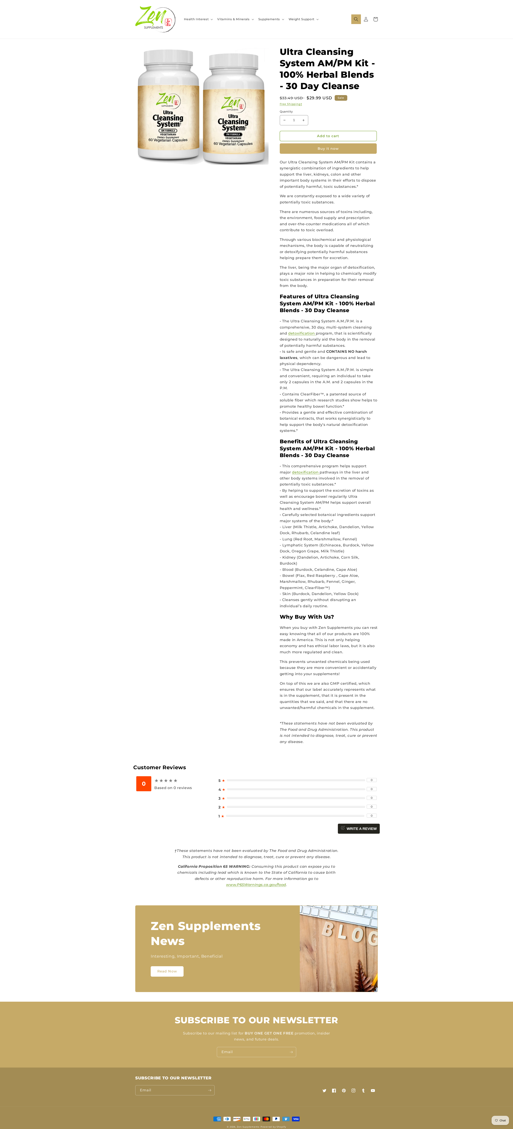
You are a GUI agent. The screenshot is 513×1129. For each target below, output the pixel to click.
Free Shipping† (291, 104)
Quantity (286, 111)
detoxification (302, 333)
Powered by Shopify (273, 1126)
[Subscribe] (291, 1052)
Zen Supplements (248, 1126)
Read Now (167, 971)
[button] (198, 19)
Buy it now (328, 149)
